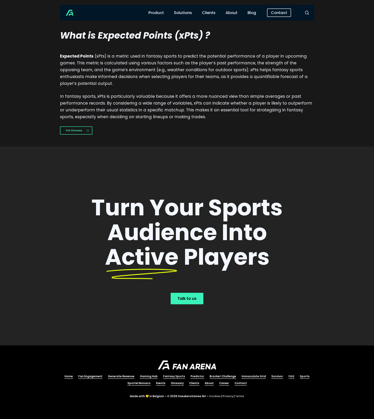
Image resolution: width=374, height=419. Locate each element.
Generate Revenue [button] (121, 376)
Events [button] (160, 383)
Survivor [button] (277, 376)
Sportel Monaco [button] (139, 383)
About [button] (209, 383)
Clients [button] (194, 383)
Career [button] (224, 383)
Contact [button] (241, 383)
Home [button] (68, 376)
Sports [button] (305, 376)
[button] (76, 130)
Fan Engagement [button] (90, 376)
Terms (239, 396)
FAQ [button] (291, 376)
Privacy (228, 396)
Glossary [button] (177, 383)
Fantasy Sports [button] (174, 376)
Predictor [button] (197, 376)
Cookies (215, 396)
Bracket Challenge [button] (223, 376)
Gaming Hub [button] (149, 376)
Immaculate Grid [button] (254, 376)
